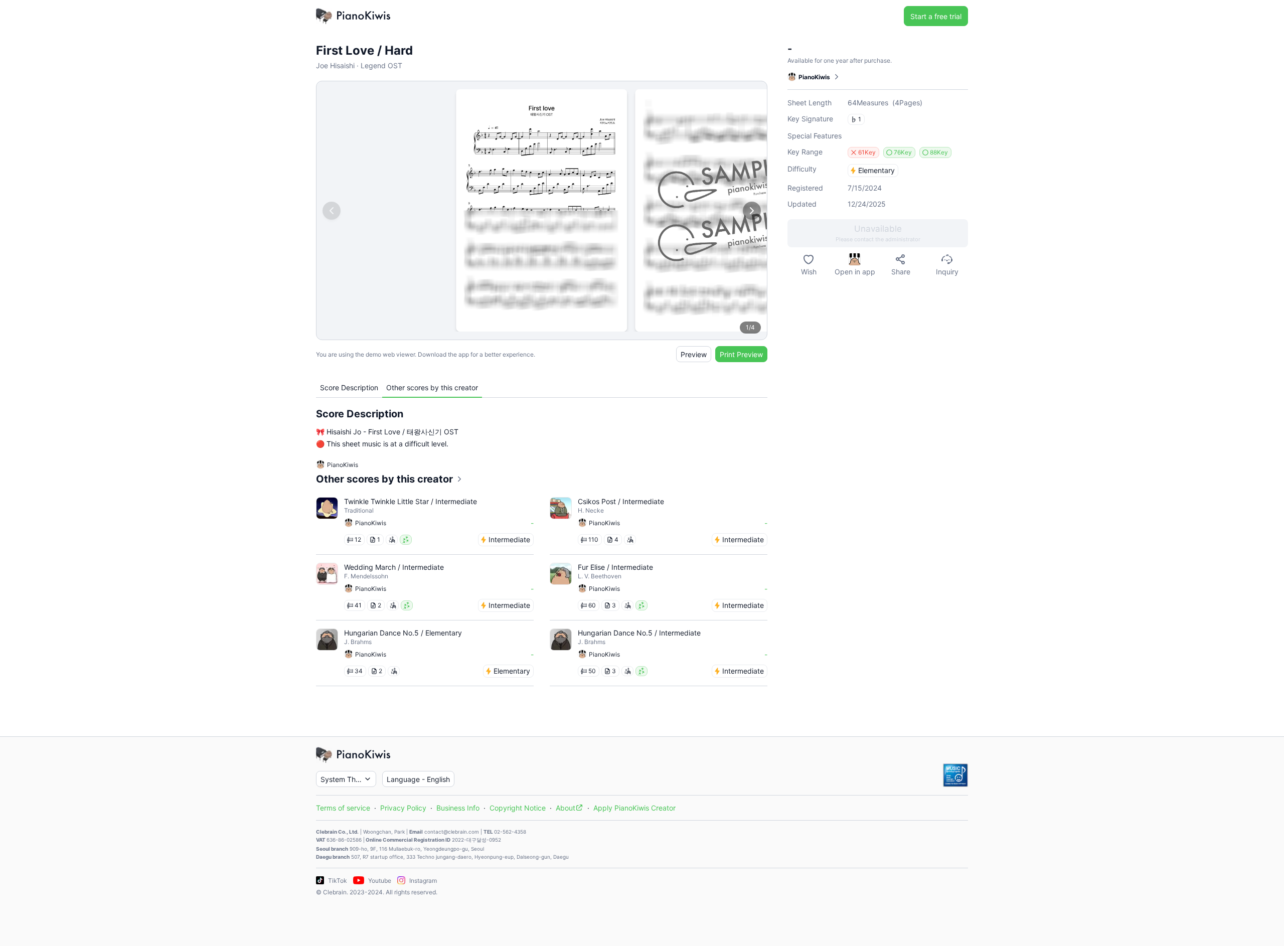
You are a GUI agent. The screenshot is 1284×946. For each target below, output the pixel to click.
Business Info (457, 808)
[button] (877, 233)
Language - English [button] (418, 779)
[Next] (752, 211)
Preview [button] (694, 354)
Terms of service (343, 808)
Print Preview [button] (741, 354)
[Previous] (332, 211)
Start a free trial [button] (935, 16)
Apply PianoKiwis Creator (634, 808)
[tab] (349, 387)
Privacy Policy (403, 808)
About (565, 808)
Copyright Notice (518, 808)
